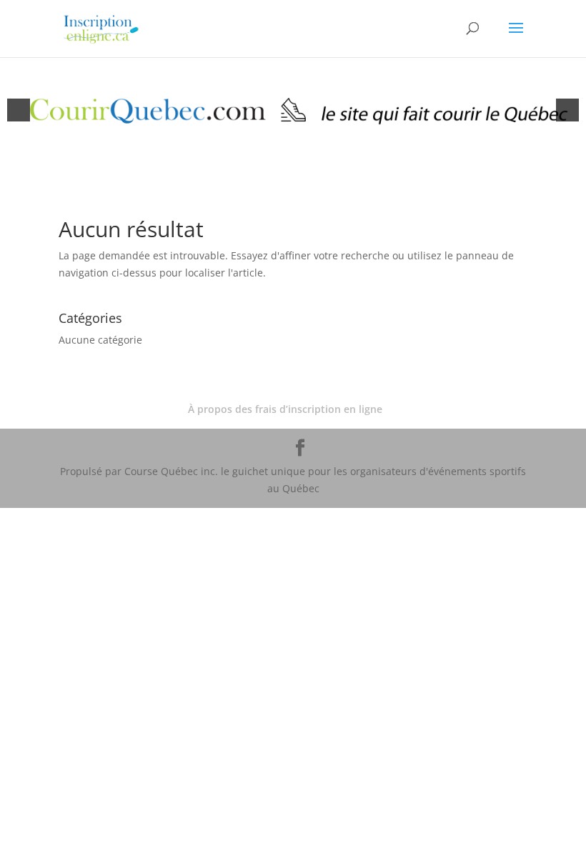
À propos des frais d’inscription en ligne (285, 409)
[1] (286, 151)
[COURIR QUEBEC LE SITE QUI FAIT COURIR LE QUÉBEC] (293, 109)
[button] (18, 110)
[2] (301, 151)
